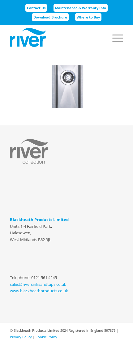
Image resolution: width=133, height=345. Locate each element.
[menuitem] (36, 8)
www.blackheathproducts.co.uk (39, 291)
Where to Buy (88, 17)
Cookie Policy (46, 337)
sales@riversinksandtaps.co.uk (38, 284)
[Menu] (114, 31)
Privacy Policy (21, 337)
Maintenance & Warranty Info (80, 8)
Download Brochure (50, 17)
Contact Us (36, 8)
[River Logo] (55, 37)
